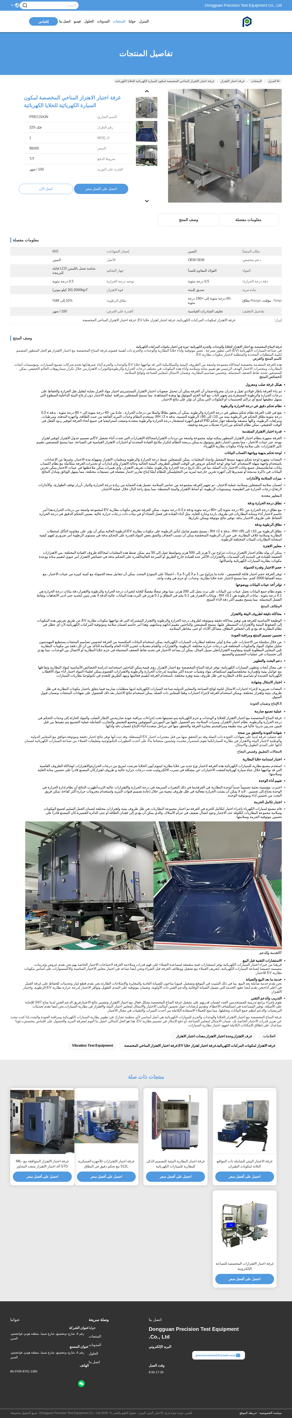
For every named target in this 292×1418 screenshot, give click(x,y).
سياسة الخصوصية (271, 1413)
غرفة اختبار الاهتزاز (233, 81)
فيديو (77, 21)
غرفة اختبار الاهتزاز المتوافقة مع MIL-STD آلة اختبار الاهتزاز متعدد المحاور (42, 1163)
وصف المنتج (188, 220)
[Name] (25, 5)
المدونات (103, 21)
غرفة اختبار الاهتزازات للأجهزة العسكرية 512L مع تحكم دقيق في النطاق (106, 1163)
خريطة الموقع (248, 1413)
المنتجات (119, 21)
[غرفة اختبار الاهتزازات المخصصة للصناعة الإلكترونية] (245, 1224)
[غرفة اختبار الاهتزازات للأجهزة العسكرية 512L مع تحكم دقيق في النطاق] (106, 1122)
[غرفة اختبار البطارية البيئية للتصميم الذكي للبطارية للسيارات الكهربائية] (175, 1122)
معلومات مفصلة (248, 220)
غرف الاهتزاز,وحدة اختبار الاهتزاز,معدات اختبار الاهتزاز (214, 1036)
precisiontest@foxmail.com (216, 1355)
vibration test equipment (92, 1045)
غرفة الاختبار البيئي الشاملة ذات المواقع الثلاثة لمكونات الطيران (245, 1163)
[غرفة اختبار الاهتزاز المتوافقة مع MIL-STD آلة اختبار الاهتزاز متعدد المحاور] (42, 1122)
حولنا (132, 21)
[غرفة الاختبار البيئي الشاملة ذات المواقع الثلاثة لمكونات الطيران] (245, 1122)
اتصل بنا (64, 21)
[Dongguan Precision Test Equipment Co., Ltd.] (258, 21)
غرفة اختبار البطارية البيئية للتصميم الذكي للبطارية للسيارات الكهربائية (175, 1163)
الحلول (89, 21)
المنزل (144, 21)
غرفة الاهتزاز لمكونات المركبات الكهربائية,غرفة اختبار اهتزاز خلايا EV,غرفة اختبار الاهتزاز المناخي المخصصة (199, 1045)
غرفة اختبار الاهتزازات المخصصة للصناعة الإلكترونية (245, 1266)
